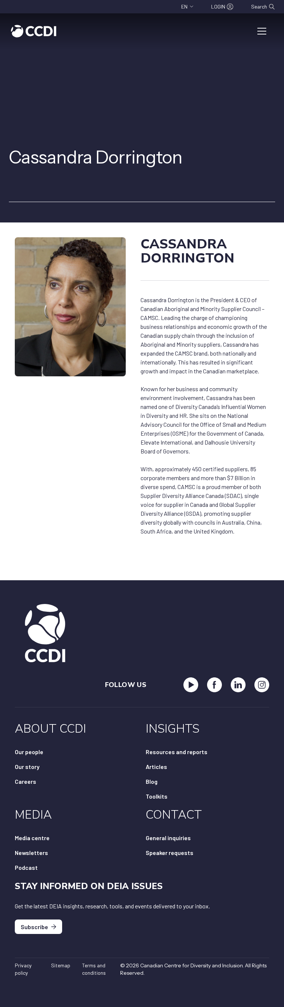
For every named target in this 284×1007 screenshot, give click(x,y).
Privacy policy (23, 969)
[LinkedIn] (238, 684)
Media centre (32, 837)
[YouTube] (190, 684)
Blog (152, 781)
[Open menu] (261, 31)
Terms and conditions (94, 969)
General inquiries (168, 837)
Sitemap (60, 965)
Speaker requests (169, 852)
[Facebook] (214, 684)
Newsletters (31, 852)
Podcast (26, 867)
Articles (156, 766)
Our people (29, 751)
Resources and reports (176, 751)
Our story (27, 766)
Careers (25, 781)
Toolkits (157, 796)
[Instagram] (261, 684)
